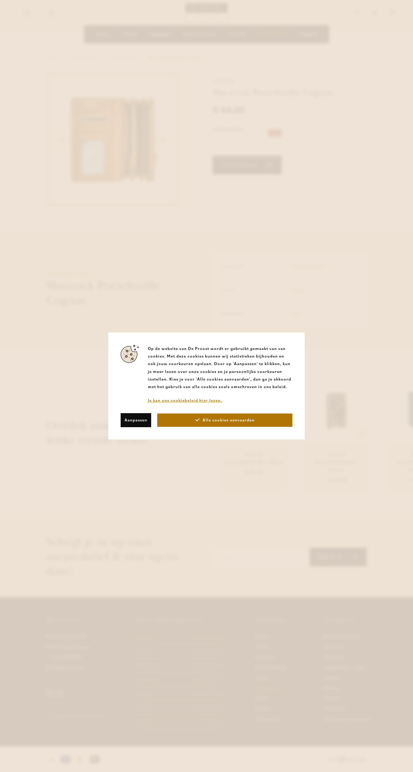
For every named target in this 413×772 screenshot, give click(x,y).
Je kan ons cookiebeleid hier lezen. (185, 400)
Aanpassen (136, 420)
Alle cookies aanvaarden (229, 420)
